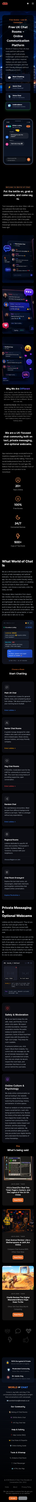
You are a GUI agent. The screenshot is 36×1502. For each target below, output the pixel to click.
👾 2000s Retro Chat (18, 1417)
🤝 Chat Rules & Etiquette (18, 1440)
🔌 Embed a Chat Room (18, 1458)
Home (7, 1487)
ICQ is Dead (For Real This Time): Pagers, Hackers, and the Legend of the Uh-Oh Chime (18, 1191)
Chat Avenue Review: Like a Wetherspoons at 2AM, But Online (18, 1242)
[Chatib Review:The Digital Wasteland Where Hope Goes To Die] (18, 1278)
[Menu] (33, 4)
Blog (23, 1184)
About (15, 1487)
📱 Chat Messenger (18, 1463)
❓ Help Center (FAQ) (18, 1435)
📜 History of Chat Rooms (18, 1412)
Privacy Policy (26, 1487)
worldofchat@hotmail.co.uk (19, 1401)
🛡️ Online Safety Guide (18, 1446)
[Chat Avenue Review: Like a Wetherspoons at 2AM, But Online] (18, 1221)
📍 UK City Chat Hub (18, 1423)
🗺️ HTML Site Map (18, 1469)
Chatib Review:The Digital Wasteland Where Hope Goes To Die (18, 1299)
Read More (18, 1200)
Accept (13, 1498)
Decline (22, 1498)
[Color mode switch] (28, 4)
